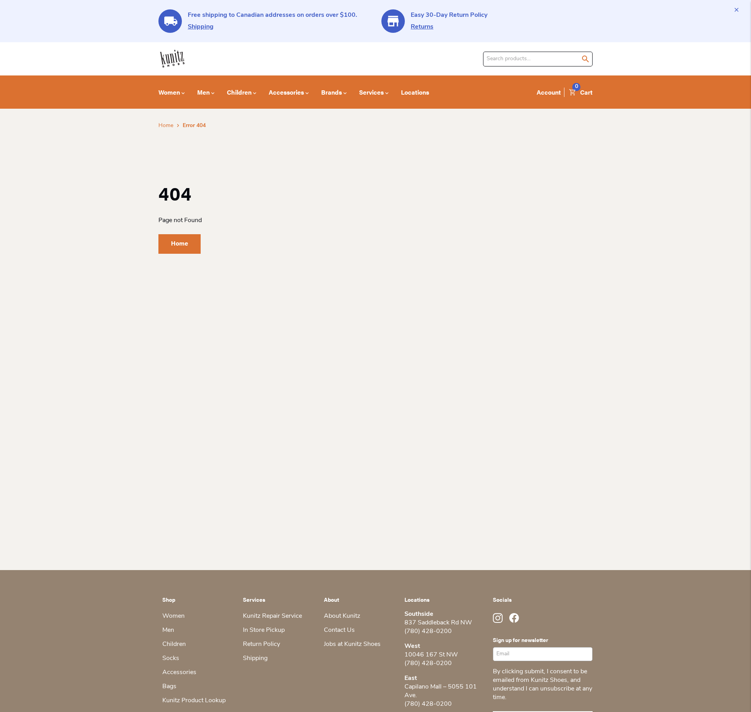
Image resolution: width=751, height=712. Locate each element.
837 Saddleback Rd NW (438, 623)
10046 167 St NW (431, 655)
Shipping (201, 27)
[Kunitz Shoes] (172, 58)
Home (165, 126)
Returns (422, 27)
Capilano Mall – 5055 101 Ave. (440, 691)
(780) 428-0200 (428, 631)
